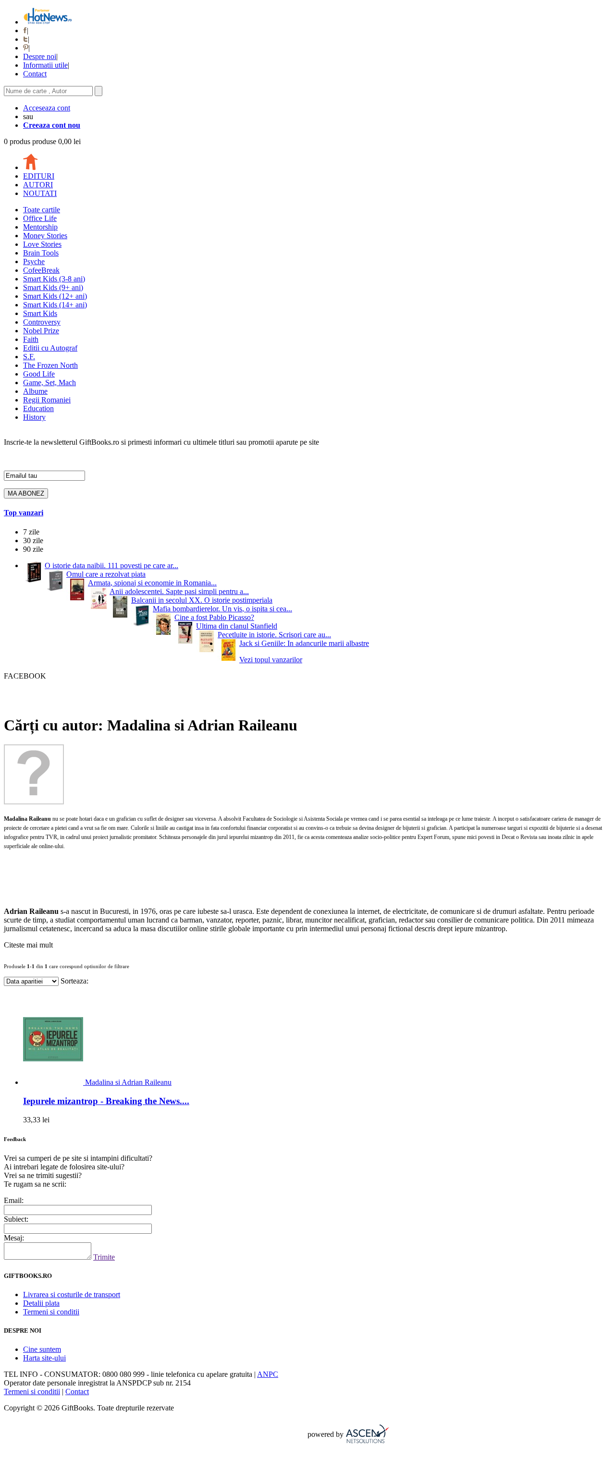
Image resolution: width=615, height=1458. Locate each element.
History (34, 417)
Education (38, 408)
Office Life (40, 218)
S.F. (29, 356)
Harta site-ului (44, 1358)
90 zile (33, 549)
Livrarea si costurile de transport (71, 1294)
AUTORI (38, 185)
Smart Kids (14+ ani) (55, 305)
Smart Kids (40, 313)
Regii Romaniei (47, 400)
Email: (14, 1200)
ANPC (267, 1374)
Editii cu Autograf (50, 348)
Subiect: (16, 1219)
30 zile (33, 540)
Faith (30, 339)
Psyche (34, 261)
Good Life (39, 374)
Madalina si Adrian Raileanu (128, 1082)
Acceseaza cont (46, 108)
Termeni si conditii (51, 1312)
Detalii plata (41, 1303)
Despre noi (39, 56)
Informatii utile (45, 65)
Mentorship (40, 227)
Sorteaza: (74, 981)
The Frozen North (50, 365)
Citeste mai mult (28, 945)
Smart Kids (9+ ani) (53, 287)
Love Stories (42, 244)
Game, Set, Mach (49, 382)
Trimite (104, 1257)
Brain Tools (41, 253)
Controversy (42, 322)
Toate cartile (41, 210)
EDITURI (38, 176)
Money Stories (45, 235)
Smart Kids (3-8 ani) (54, 279)
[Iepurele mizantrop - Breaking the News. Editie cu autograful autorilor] (54, 1082)
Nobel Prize (41, 331)
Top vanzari (23, 513)
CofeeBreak (41, 270)
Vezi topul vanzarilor (270, 660)
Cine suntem (42, 1349)
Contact (35, 74)
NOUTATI (40, 193)
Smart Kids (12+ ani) (55, 296)
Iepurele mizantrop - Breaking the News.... (106, 1101)
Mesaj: (14, 1238)
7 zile (31, 532)
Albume (35, 391)
